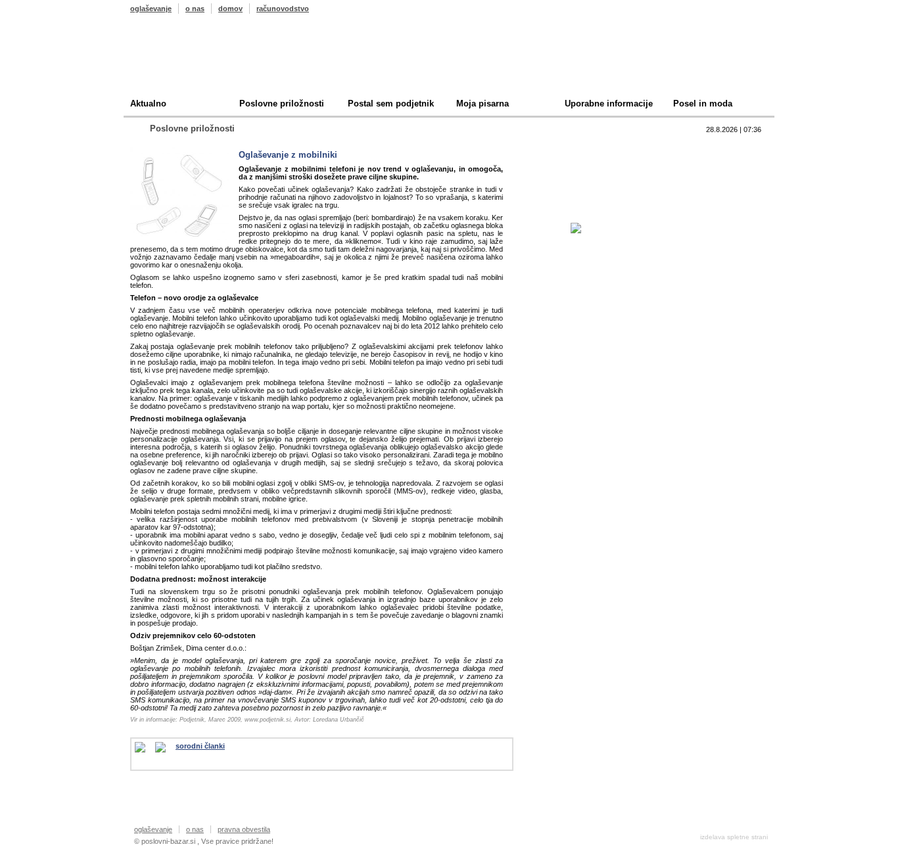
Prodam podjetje (583, 168)
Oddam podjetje (581, 209)
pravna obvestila (244, 829)
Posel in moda (702, 103)
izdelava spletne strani (734, 837)
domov (230, 8)
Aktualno (148, 103)
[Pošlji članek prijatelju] (145, 747)
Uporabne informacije (609, 103)
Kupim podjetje (580, 189)
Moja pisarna (482, 103)
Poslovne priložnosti (281, 103)
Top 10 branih (577, 148)
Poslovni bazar (207, 61)
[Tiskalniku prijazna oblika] (165, 747)
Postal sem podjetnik (391, 103)
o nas (194, 8)
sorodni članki (200, 746)
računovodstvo (282, 8)
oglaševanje (151, 8)
